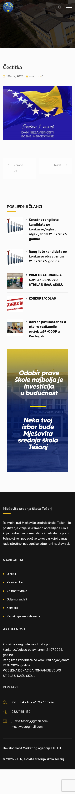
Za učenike (14, 582)
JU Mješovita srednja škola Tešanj (39, 759)
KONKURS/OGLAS (42, 298)
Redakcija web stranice (23, 616)
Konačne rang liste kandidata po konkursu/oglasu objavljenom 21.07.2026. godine (48, 229)
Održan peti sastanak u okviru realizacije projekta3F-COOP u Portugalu (47, 329)
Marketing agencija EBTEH (42, 748)
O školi (11, 574)
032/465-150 (21, 712)
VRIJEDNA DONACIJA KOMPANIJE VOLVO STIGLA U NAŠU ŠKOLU (46, 279)
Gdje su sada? (17, 599)
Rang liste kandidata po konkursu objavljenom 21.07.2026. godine (48, 256)
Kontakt (12, 608)
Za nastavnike (17, 591)
